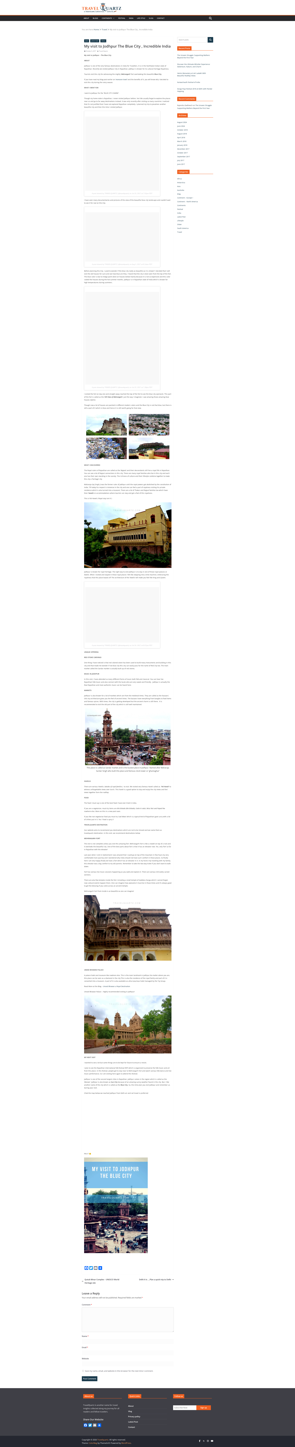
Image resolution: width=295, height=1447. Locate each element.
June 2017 (181, 164)
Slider (179, 224)
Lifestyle (180, 221)
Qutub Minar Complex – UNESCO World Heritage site (102, 1281)
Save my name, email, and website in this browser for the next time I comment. (119, 1371)
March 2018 (181, 141)
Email (85, 1347)
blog (179, 194)
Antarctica (181, 182)
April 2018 (181, 137)
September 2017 (183, 156)
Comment (87, 1304)
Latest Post (94, 41)
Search (210, 40)
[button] (113, 18)
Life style (141, 18)
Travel (103, 41)
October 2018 (182, 130)
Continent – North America (187, 201)
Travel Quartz (103, 51)
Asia (178, 186)
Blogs (95, 18)
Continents (107, 18)
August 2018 (182, 134)
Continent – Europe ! (185, 198)
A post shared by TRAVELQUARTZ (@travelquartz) (110, 193)
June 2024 (181, 126)
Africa (179, 179)
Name (85, 1336)
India (131, 18)
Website (85, 1358)
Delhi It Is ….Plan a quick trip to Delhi (155, 1279)
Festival (121, 18)
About (86, 18)
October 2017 (182, 153)
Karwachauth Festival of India (188, 82)
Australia (180, 190)
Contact (160, 18)
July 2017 (180, 160)
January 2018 (182, 145)
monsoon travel (121, 79)
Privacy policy (134, 1416)
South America (183, 228)
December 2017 (183, 149)
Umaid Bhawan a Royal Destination (117, 986)
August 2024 (182, 122)
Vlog (151, 18)
